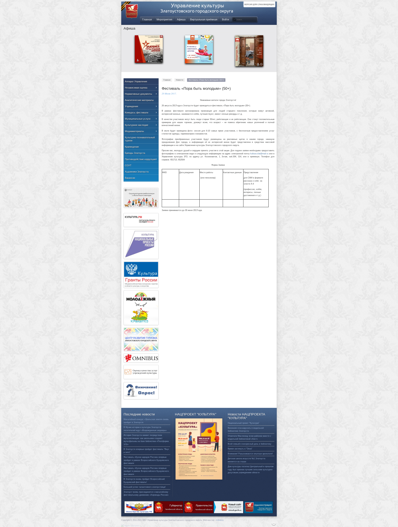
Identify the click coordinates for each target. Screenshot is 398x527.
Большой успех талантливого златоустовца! (145, 487)
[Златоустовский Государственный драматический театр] (141, 362)
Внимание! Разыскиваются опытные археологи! (250, 453)
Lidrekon (220, 520)
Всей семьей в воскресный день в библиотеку (249, 444)
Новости (179, 80)
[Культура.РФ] (141, 226)
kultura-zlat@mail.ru (259, 153)
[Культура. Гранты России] (141, 287)
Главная (167, 80)
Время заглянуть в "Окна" (240, 449)
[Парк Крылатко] (141, 324)
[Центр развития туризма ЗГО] (141, 350)
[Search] (234, 19)
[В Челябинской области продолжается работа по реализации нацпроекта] (141, 258)
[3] (199, 64)
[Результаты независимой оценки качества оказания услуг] (141, 378)
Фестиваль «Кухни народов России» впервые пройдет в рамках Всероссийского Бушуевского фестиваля (146, 460)
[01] (249, 66)
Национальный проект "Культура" (243, 423)
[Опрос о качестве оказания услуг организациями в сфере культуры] (141, 398)
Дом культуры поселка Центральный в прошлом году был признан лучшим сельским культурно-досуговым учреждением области (250, 469)
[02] (149, 63)
